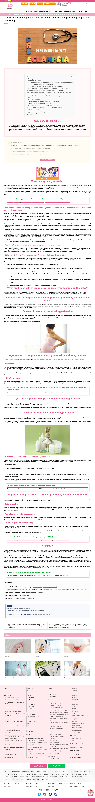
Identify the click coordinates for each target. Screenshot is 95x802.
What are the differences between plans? (14, 747)
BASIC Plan (8, 752)
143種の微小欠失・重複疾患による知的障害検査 (37, 750)
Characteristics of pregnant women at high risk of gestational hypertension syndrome (35, 157)
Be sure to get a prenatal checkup (39, 113)
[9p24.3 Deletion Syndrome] (18, 646)
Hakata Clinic (30, 706)
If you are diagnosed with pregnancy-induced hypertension (43, 101)
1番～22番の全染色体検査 (33, 757)
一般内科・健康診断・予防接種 (78, 774)
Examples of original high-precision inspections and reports (14, 725)
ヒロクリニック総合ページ (46, 774)
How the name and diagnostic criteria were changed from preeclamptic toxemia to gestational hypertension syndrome (46, 145)
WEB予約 (28, 734)
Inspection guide (8, 744)
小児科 (61, 776)
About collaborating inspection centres (14, 732)
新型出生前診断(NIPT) (62, 774)
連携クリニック (75, 711)
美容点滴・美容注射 (51, 776)
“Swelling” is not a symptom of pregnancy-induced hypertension (47, 86)
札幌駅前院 (74, 688)
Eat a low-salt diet (35, 109)
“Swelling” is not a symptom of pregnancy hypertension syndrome (31, 148)
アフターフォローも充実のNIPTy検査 (58, 710)
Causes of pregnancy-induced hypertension (39, 94)
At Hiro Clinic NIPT (9, 560)
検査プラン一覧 (53, 740)
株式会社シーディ (53, 786)
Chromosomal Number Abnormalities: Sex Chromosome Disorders (14, 706)
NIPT (22, 774)
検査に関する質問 (76, 725)
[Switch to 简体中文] (11, 1)
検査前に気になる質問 (77, 727)
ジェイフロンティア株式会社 (12, 783)
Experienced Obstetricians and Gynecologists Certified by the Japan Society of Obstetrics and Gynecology (15, 737)
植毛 (12, 779)
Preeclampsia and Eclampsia (34, 592)
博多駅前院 (74, 708)
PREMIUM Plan (9, 749)
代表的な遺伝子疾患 (54, 742)
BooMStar (7, 786)
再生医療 (28, 779)
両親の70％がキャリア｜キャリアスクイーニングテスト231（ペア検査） (36, 754)
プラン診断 (24, 4)
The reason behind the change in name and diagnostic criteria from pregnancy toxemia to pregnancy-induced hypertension (52, 83)
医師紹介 (74, 713)
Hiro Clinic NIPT (8, 566)
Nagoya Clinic (30, 697)
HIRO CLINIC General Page (12, 771)
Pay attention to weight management (40, 111)
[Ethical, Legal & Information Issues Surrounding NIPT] (77, 668)
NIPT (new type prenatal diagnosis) (31, 560)
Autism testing (30, 719)
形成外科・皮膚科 (24, 776)
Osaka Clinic (30, 699)
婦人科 (68, 776)
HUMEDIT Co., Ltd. (31, 774)
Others (27, 729)
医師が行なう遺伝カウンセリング (57, 707)
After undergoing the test (76, 754)
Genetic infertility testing (33, 716)
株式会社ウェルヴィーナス (77, 786)
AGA (22, 779)
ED (17, 779)
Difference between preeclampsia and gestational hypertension (30, 151)
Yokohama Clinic (31, 695)
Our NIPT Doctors (31, 708)
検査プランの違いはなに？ (56, 734)
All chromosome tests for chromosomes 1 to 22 (14, 703)
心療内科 (7, 776)
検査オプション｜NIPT (55, 753)
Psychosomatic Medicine (11, 774)
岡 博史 (9, 608)
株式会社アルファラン (32, 783)
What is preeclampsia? (17, 142)
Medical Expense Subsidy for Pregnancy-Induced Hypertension (68, 589)
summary (31, 114)
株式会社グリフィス (31, 786)
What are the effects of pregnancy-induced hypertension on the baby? (46, 90)
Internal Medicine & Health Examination (79, 771)
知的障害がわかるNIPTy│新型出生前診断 (37, 742)
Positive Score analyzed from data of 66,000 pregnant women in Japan (13, 729)
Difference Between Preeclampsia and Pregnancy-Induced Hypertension (50, 88)
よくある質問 (75, 721)
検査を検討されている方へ (78, 723)
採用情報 (50, 688)
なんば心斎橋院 (75, 704)
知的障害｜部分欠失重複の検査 (34, 747)
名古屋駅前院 (75, 699)
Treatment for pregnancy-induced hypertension (40, 103)
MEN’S (65, 771)
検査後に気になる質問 (77, 730)
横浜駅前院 (74, 697)
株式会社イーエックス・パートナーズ (58, 783)
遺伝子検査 (36, 779)
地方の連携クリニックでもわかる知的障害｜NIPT (59, 719)
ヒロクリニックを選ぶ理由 (54, 703)
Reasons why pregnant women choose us (14, 722)
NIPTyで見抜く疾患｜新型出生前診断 (36, 740)
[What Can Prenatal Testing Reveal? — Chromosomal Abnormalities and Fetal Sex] (77, 646)
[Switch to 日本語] (9, 1)
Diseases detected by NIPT (11, 699)
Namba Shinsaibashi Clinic (33, 702)
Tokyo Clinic (30, 690)
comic (28, 723)
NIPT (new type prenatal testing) (56, 566)
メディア (32, 4)
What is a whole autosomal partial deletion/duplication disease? (13, 710)
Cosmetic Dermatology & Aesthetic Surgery (48, 771)
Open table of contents (47, 159)
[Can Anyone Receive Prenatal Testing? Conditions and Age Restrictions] (47, 646)
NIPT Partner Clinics (32, 711)
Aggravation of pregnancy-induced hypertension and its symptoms (45, 96)
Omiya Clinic (30, 688)
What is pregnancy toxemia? (35, 80)
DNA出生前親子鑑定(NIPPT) (80, 776)
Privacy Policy (53, 696)
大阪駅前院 (74, 702)
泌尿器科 (14, 776)
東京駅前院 (74, 693)
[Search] (86, 4)
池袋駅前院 (74, 695)
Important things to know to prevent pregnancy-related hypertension (45, 107)
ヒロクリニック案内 (54, 758)
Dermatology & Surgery (28, 771)
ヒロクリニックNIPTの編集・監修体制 (22, 614)
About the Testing (74, 750)
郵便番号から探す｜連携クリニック (80, 715)
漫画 (73, 740)
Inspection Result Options (11, 754)
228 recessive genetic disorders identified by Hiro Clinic (15, 714)
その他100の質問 (76, 732)
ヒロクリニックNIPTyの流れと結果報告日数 (59, 723)
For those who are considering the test (80, 743)
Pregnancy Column (31, 714)
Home (5, 688)
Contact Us (30, 731)
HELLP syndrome (35, 99)
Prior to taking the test (76, 747)
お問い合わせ (53, 694)
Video (28, 725)
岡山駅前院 (74, 706)
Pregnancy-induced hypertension (24, 598)
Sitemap (50, 699)
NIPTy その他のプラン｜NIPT (56, 750)
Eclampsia (33, 97)
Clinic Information (8, 757)
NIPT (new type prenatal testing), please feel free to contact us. (31, 567)
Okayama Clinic (31, 704)
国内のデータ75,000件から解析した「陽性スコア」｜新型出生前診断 (59, 715)
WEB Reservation (8, 692)
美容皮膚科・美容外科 (38, 776)
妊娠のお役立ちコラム (77, 738)
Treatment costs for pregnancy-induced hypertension (44, 105)
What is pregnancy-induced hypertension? (45, 587)
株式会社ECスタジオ (75, 783)
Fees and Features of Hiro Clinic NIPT (13, 719)
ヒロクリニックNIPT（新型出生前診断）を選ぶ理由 (59, 737)
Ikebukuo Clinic (31, 693)
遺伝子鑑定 (45, 779)
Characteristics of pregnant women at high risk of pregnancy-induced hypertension (49, 92)
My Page (40, 4)
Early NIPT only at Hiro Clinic (12, 697)
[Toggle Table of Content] (71, 77)
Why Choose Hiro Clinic (70, 11)
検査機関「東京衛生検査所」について (58, 728)
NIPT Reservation (50, 4)
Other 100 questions (75, 757)
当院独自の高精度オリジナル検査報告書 (59, 712)
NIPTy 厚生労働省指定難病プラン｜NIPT (59, 748)
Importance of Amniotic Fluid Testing (13, 740)
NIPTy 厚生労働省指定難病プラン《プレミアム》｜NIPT (59, 745)
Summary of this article (34, 79)
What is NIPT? (7, 695)
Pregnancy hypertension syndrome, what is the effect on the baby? (29, 154)
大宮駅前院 (74, 690)
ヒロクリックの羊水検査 (55, 726)
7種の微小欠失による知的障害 (34, 745)
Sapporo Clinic (8, 760)
